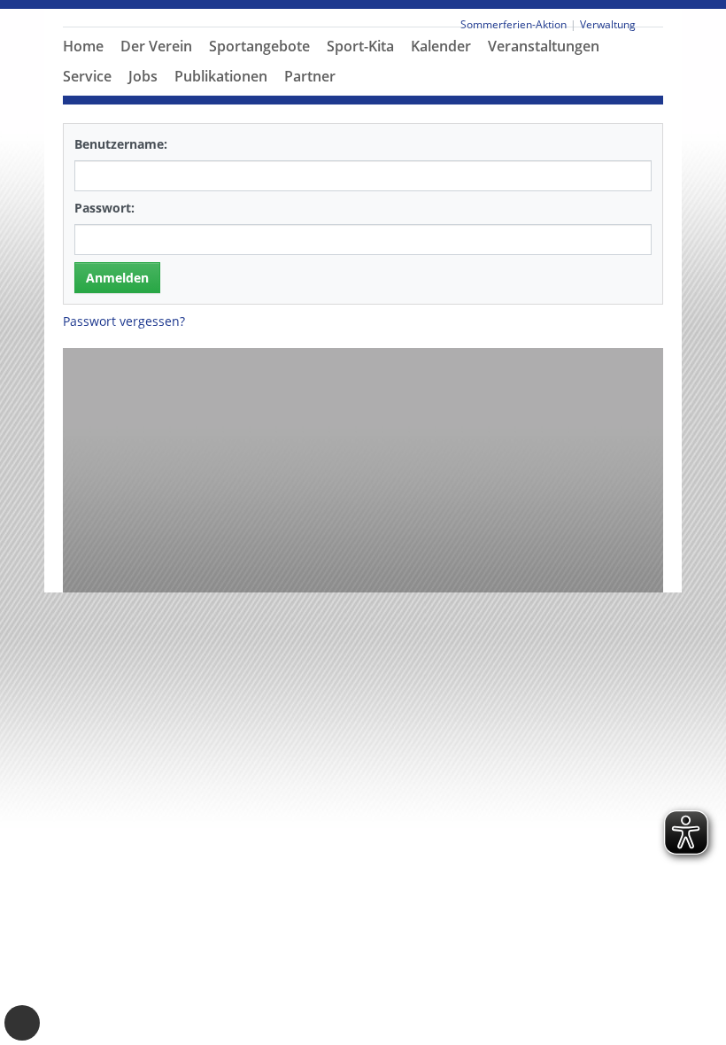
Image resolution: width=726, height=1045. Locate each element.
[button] (157, 67)
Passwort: (104, 207)
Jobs (143, 76)
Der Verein (156, 46)
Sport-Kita (360, 46)
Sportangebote (259, 46)
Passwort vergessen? (124, 321)
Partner (310, 76)
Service (87, 76)
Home (83, 46)
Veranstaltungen (543, 46)
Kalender (441, 46)
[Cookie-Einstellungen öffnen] (22, 1023)
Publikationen (220, 76)
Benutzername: (120, 143)
